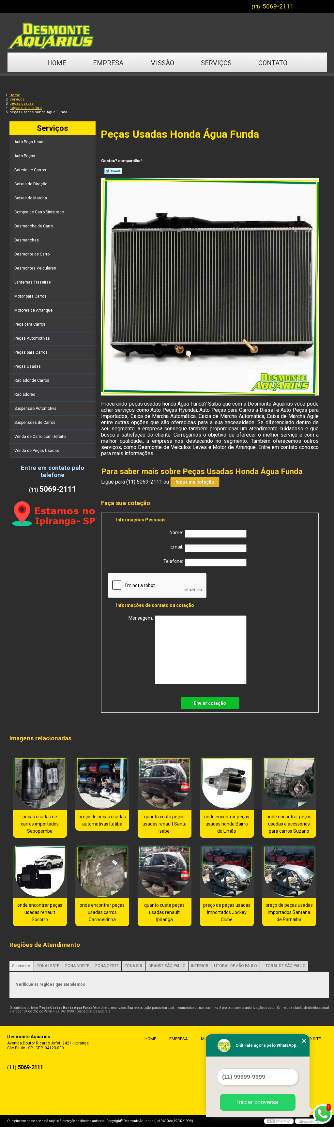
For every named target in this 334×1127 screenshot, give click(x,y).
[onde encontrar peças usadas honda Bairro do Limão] (227, 783)
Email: (178, 546)
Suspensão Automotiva (35, 408)
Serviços (216, 63)
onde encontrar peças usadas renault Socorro (39, 912)
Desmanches (26, 240)
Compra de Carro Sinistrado (39, 212)
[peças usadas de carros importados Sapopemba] (40, 783)
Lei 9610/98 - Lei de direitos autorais (83, 1011)
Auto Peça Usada (30, 142)
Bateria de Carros (30, 170)
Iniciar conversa (257, 1102)
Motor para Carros (30, 296)
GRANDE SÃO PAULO (167, 966)
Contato (272, 63)
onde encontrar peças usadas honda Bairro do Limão (226, 824)
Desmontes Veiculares (35, 268)
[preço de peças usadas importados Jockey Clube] (227, 871)
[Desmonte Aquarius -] (167, 32)
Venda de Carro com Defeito (40, 436)
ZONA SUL (133, 966)
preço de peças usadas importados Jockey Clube (226, 912)
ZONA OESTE (107, 966)
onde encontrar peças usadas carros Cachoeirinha (102, 912)
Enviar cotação (210, 703)
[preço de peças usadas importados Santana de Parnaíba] (289, 871)
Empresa (108, 63)
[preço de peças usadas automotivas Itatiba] (102, 783)
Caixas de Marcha (30, 198)
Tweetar (113, 171)
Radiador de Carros (31, 380)
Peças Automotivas (32, 338)
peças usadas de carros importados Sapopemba (40, 824)
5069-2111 (278, 6)
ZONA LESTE (48, 966)
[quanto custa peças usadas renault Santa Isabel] (164, 783)
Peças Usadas (27, 366)
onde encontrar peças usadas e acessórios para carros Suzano (288, 824)
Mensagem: (142, 618)
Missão (162, 63)
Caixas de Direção (30, 184)
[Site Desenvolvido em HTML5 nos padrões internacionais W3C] (279, 1121)
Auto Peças (24, 156)
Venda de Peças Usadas (36, 450)
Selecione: (21, 966)
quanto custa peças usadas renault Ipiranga (164, 912)
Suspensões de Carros (34, 422)
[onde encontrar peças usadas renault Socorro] (40, 871)
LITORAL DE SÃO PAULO (235, 966)
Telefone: (174, 561)
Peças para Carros (31, 352)
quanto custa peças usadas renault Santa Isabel (165, 824)
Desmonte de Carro (32, 254)
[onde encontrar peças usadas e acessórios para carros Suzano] (289, 783)
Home (56, 63)
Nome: (177, 532)
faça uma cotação (194, 482)
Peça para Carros (29, 324)
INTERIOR (199, 966)
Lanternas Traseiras (32, 282)
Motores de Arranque (33, 310)
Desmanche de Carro (33, 226)
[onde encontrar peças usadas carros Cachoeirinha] (102, 871)
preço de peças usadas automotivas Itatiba (102, 820)
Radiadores (24, 394)
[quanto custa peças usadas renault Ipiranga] (164, 871)
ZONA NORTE (77, 966)
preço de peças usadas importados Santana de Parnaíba (289, 912)
